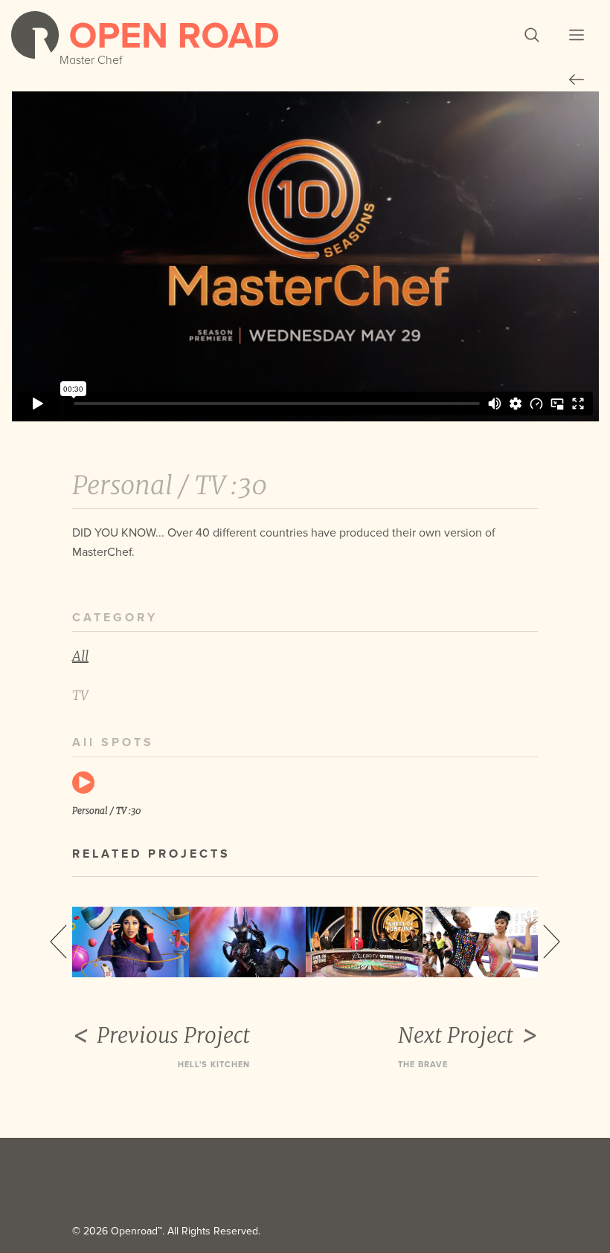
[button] (532, 35)
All (80, 655)
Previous (58, 942)
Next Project (455, 1035)
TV (80, 695)
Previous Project (173, 1035)
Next (551, 942)
